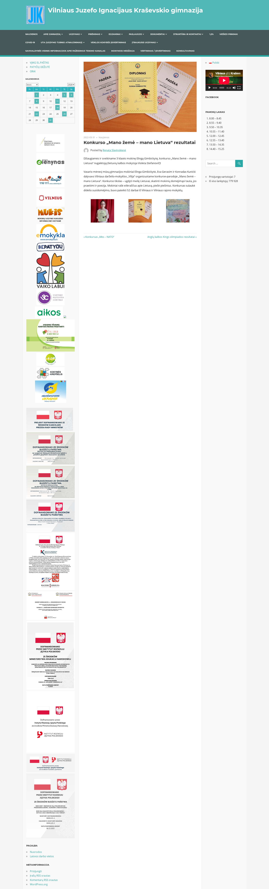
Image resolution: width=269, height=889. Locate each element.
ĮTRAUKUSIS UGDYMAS (144, 42)
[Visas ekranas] (239, 87)
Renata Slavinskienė (114, 150)
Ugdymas (74, 34)
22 (36, 114)
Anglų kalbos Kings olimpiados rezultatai (171, 237)
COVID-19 (30, 42)
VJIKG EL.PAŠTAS (39, 62)
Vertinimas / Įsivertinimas (155, 51)
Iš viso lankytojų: (219, 181)
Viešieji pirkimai (228, 34)
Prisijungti (36, 871)
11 (57, 101)
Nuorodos (36, 852)
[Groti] (209, 87)
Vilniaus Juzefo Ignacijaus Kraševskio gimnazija (125, 10)
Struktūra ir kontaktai (187, 34)
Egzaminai (114, 34)
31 (50, 120)
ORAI (32, 71)
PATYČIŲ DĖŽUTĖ (40, 67)
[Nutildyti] (234, 87)
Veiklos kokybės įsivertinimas (108, 42)
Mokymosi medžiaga (123, 51)
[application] (224, 80)
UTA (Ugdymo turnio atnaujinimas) (61, 42)
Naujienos (31, 34)
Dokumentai (157, 34)
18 (57, 107)
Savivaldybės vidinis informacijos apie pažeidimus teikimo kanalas (65, 51)
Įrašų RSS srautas (40, 875)
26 (64, 114)
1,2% (212, 34)
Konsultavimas (185, 51)
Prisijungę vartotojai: (221, 176)
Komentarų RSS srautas (44, 880)
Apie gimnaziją (52, 34)
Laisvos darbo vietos (42, 856)
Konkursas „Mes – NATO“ (99, 237)
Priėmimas (94, 34)
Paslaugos (135, 34)
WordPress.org (39, 884)
